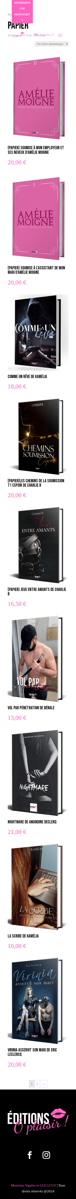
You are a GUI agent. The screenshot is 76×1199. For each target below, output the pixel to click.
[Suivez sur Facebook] (29, 1155)
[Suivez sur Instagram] (46, 1155)
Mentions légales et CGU (29, 1185)
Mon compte (54, 25)
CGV (53, 1185)
